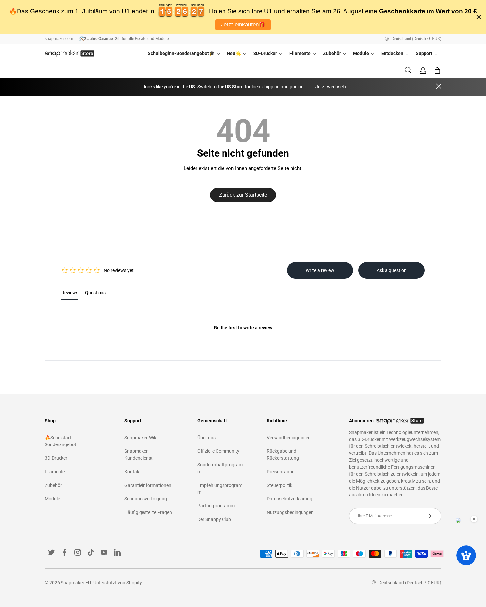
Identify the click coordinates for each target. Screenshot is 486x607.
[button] (437, 70)
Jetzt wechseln (330, 86)
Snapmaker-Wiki (140, 437)
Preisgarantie (280, 471)
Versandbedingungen (289, 437)
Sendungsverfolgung (145, 498)
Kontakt (132, 471)
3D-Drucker (56, 458)
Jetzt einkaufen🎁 (243, 25)
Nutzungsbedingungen (290, 512)
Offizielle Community (218, 451)
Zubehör (53, 485)
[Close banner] (479, 17)
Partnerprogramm (216, 505)
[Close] (438, 87)
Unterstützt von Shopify (117, 582)
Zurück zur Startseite (243, 195)
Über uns (206, 437)
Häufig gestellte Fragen (148, 512)
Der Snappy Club (214, 519)
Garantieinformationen (147, 485)
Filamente (55, 471)
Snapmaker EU (76, 582)
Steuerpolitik (279, 485)
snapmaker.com (59, 39)
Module (52, 498)
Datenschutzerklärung (289, 498)
